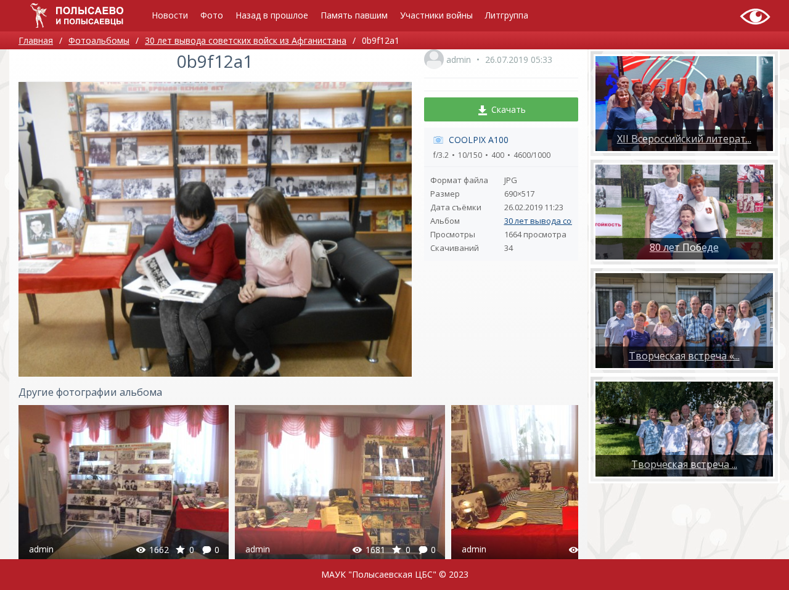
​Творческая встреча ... (684, 464)
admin (458, 59)
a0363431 (556, 484)
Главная (35, 40)
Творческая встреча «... (684, 356)
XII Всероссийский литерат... (684, 138)
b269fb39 (340, 484)
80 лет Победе (684, 247)
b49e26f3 (123, 484)
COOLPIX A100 (479, 139)
